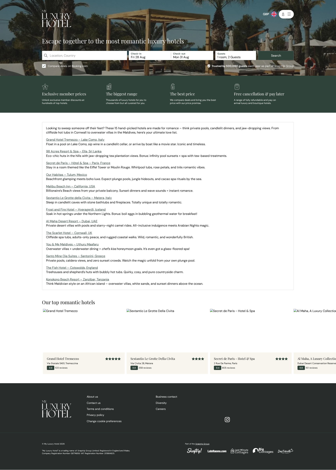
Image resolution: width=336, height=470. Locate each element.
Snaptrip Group (202, 444)
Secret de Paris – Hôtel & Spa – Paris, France (78, 163)
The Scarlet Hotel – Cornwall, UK (69, 233)
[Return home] (56, 19)
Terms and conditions (100, 409)
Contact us (94, 403)
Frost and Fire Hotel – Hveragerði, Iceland (76, 209)
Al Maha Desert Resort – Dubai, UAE (71, 221)
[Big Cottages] (261, 453)
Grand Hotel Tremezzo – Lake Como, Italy (75, 140)
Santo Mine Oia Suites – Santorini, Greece (75, 256)
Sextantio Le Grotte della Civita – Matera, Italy (79, 198)
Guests (221, 53)
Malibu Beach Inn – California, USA (70, 186)
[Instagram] (229, 420)
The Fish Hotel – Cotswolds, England (72, 268)
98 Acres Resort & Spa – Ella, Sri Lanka (74, 151)
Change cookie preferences (104, 421)
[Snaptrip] (194, 453)
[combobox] (85, 55)
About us (92, 396)
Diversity (161, 403)
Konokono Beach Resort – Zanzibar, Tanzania (77, 279)
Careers (161, 409)
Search (276, 56)
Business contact (166, 396)
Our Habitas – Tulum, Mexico (66, 175)
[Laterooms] (215, 453)
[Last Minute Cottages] (237, 453)
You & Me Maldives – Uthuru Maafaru (72, 244)
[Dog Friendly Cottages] (283, 453)
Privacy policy (95, 415)
